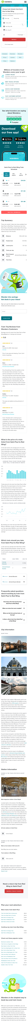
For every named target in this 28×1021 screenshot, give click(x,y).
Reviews (20, 54)
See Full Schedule (14, 212)
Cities (4, 61)
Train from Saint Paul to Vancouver (9, 913)
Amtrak (4, 349)
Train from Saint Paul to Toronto (8, 915)
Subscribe (6, 318)
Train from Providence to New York (9, 962)
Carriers (12, 57)
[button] (25, 2)
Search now (4, 871)
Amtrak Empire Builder (8, 366)
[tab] (6, 19)
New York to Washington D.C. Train (9, 952)
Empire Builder (10, 813)
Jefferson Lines (5, 815)
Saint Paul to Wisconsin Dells (7, 921)
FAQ (20, 57)
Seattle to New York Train (7, 964)
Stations (12, 61)
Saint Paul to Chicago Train (7, 917)
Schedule (4, 54)
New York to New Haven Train (8, 950)
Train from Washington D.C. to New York (10, 948)
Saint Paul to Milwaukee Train (8, 919)
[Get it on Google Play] (20, 139)
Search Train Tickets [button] (14, 891)
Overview (12, 54)
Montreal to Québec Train (7, 941)
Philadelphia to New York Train (8, 960)
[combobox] (14, 23)
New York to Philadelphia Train (8, 956)
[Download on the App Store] (7, 139)
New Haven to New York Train (8, 946)
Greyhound (15, 815)
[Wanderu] (6, 2)
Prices (4, 57)
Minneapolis (15, 703)
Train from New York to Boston (8, 954)
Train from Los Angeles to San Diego (9, 944)
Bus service (4, 756)
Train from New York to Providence (9, 958)
